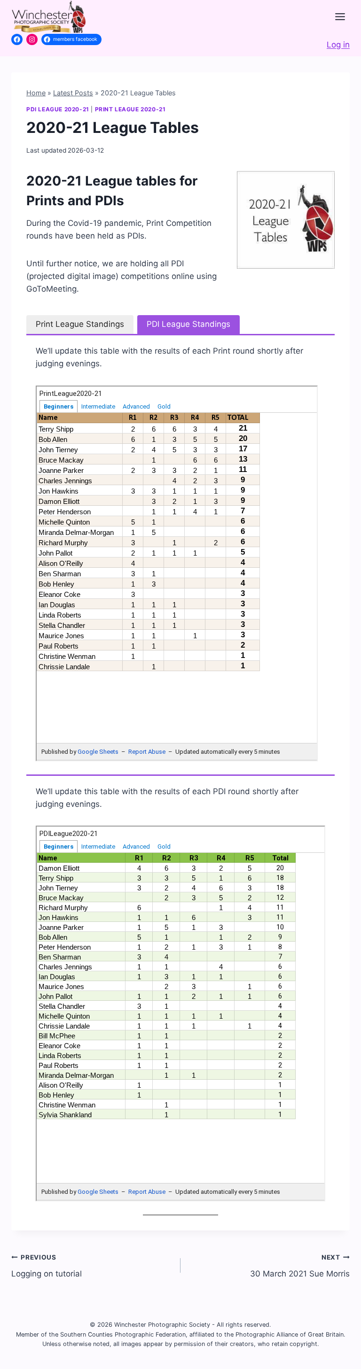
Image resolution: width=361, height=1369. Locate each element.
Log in (338, 44)
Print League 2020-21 (130, 109)
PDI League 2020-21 (57, 109)
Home (36, 93)
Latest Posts (73, 93)
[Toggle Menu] (340, 16)
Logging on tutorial (46, 1265)
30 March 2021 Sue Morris (300, 1265)
